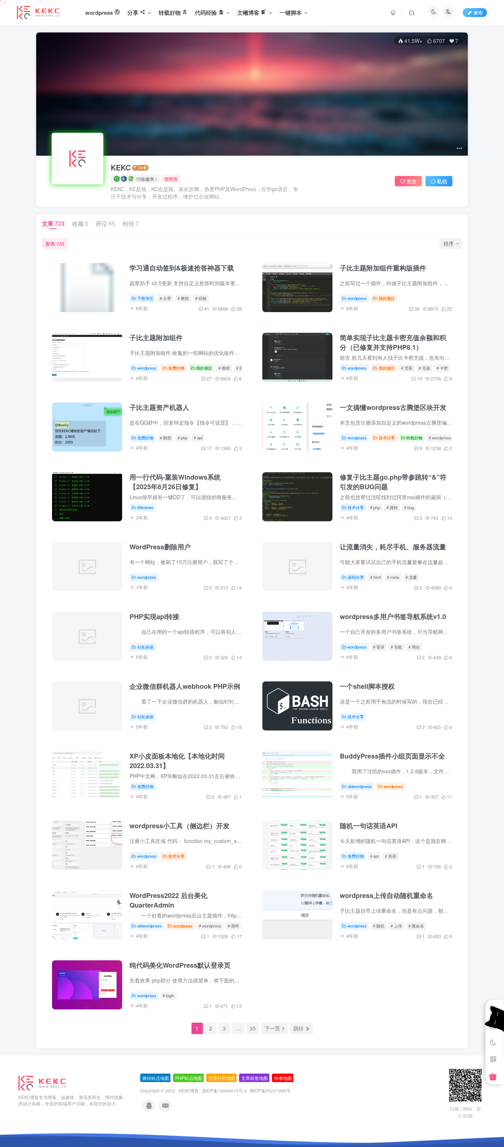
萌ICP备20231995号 (270, 1091)
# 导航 (396, 647)
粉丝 (130, 223)
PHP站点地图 (188, 1078)
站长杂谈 (145, 647)
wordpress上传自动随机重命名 (386, 895)
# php (182, 438)
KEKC (121, 167)
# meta (393, 577)
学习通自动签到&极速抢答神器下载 (182, 268)
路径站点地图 (155, 1078)
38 (417, 308)
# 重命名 (416, 926)
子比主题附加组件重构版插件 (383, 268)
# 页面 (406, 368)
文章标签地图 (254, 1078)
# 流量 (411, 577)
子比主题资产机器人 (159, 407)
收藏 (80, 223)
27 (209, 378)
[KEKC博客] (42, 1082)
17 (209, 448)
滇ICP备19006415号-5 (224, 1091)
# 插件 (233, 926)
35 (253, 1028)
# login (168, 995)
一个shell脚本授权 (367, 686)
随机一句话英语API (368, 825)
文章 (53, 223)
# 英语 (390, 856)
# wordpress (440, 438)
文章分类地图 (221, 1078)
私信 (442, 181)
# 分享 (165, 298)
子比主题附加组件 (156, 337)
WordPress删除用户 (160, 547)
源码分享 (356, 577)
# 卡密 (442, 368)
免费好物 (176, 368)
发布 (478, 12)
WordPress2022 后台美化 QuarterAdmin (168, 900)
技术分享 (387, 438)
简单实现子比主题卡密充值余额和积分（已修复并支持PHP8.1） (393, 342)
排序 (448, 243)
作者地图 (283, 1078)
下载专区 (145, 298)
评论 (105, 223)
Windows (145, 507)
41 (206, 308)
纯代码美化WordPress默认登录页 (180, 965)
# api (198, 438)
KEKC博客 (189, 1091)
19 (419, 378)
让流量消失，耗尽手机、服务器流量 (393, 547)
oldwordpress (360, 786)
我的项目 (387, 298)
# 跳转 (392, 507)
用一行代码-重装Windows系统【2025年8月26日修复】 (175, 481)
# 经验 (201, 298)
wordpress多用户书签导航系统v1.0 (393, 616)
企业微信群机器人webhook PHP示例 (185, 686)
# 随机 (378, 926)
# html (375, 577)
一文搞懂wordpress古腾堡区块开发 (393, 407)
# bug (409, 507)
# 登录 (378, 647)
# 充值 (424, 368)
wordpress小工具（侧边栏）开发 (179, 825)
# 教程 (183, 298)
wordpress (357, 298)
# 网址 (414, 647)
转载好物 (414, 438)
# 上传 (396, 926)
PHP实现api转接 (154, 616)
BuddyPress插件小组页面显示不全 (392, 756)
